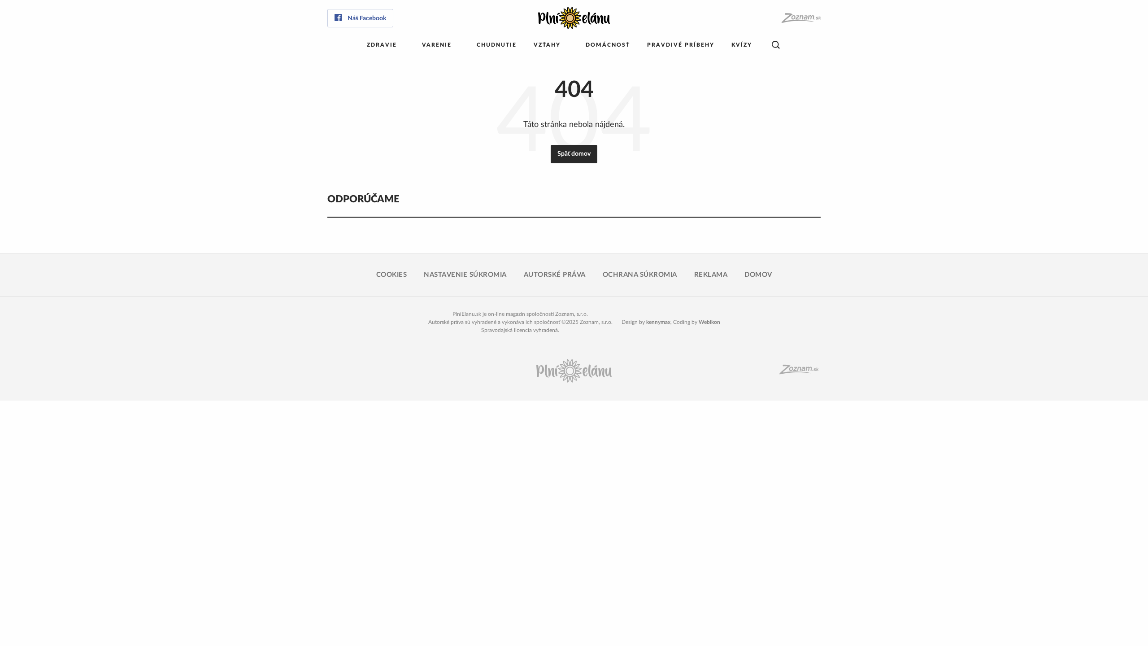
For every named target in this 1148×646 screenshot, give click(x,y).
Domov (758, 274)
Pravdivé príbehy (680, 45)
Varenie (437, 45)
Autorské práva (555, 274)
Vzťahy (547, 45)
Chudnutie (497, 45)
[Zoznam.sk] (801, 18)
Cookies (391, 274)
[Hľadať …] (775, 45)
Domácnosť (608, 45)
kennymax (658, 322)
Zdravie (382, 45)
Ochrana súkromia (640, 274)
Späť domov (574, 153)
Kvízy (741, 45)
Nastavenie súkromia (465, 274)
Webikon (709, 322)
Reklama (711, 274)
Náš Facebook (367, 18)
